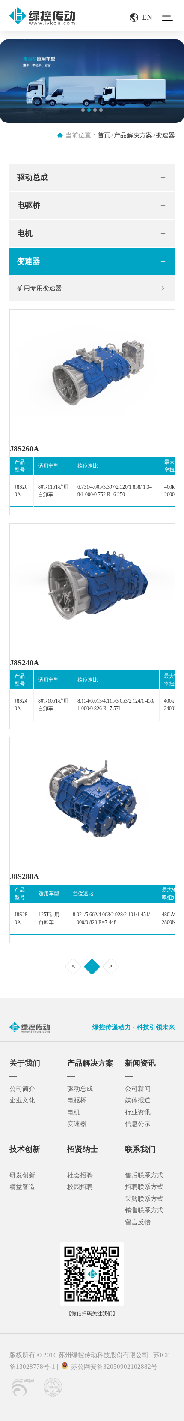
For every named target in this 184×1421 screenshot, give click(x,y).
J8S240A (24, 662)
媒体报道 (138, 1100)
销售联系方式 (144, 1210)
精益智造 (22, 1186)
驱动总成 (32, 177)
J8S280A (24, 876)
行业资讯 (138, 1112)
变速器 (165, 135)
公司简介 (22, 1088)
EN (147, 17)
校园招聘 (80, 1186)
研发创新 (22, 1175)
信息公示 (138, 1123)
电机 (25, 233)
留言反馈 (138, 1222)
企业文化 (22, 1100)
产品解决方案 (133, 135)
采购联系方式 (144, 1198)
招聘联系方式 (144, 1186)
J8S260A (24, 448)
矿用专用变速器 (39, 288)
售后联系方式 (144, 1175)
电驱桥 (28, 205)
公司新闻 (138, 1088)
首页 (104, 135)
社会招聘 (80, 1175)
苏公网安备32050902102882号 (112, 1366)
